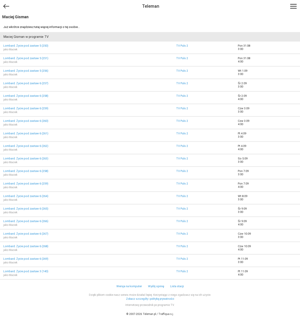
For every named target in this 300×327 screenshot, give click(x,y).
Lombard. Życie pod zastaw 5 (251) (25, 58)
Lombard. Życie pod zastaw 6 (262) (25, 146)
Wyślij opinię (156, 286)
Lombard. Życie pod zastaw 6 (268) (25, 246)
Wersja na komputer (129, 286)
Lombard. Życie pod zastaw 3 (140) (25, 271)
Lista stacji (177, 286)
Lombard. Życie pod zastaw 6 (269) (25, 258)
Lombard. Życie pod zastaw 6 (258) (25, 95)
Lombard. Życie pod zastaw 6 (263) (25, 158)
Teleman (150, 6)
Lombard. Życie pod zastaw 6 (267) (25, 233)
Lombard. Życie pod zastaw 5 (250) (25, 45)
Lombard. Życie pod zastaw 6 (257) (25, 83)
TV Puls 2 (182, 45)
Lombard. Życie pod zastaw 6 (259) (25, 108)
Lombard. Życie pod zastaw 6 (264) (25, 196)
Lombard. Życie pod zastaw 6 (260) (25, 120)
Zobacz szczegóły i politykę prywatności (150, 298)
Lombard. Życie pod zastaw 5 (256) (25, 70)
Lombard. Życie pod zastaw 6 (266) (25, 221)
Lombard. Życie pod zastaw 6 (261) (25, 133)
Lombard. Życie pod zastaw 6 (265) (25, 208)
